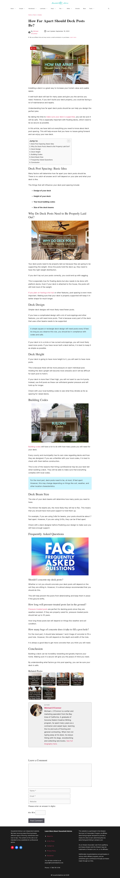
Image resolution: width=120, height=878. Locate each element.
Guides (40, 15)
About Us (50, 836)
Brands (78, 8)
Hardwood (32, 8)
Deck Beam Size (37, 157)
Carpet (21, 8)
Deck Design (36, 149)
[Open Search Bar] (108, 8)
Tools (90, 8)
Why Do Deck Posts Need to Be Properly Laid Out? (50, 146)
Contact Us (50, 846)
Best (84, 8)
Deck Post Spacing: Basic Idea (42, 144)
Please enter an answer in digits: (42, 806)
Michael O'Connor (52, 708)
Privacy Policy (51, 851)
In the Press (51, 841)
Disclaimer (50, 855)
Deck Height (36, 152)
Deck (12, 8)
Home (30, 15)
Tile (60, 8)
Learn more (73, 37)
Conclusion (35, 162)
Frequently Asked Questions (42, 160)
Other (68, 8)
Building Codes (36, 154)
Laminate (42, 8)
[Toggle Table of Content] (68, 140)
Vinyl (52, 8)
